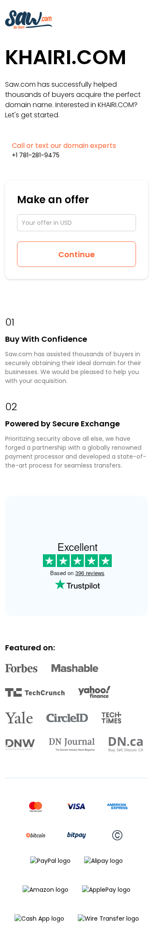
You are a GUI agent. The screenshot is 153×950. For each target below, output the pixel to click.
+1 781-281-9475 (36, 155)
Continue (76, 254)
